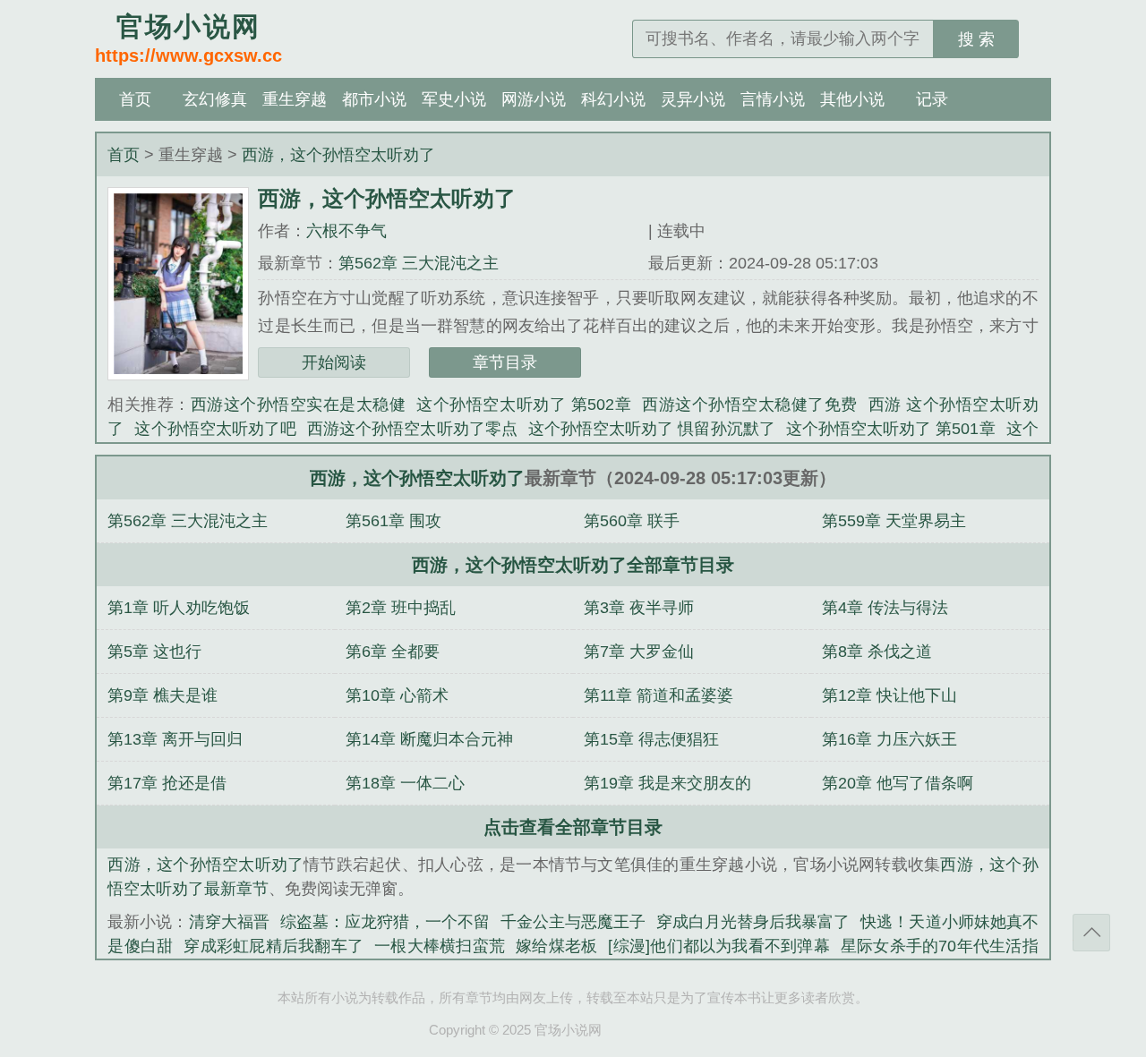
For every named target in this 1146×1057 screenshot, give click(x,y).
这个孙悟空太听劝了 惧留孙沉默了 (651, 429)
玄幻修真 (215, 99)
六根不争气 (346, 231)
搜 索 (976, 39)
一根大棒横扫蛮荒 (439, 946)
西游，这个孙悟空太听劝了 (338, 155)
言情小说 (772, 99)
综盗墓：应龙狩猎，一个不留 (385, 922)
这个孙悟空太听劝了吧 (215, 429)
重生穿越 (294, 99)
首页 (135, 99)
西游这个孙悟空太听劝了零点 (412, 429)
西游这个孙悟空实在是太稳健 (298, 404)
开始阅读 (334, 362)
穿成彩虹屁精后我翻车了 (273, 946)
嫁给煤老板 (556, 946)
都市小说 (374, 99)
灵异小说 (693, 99)
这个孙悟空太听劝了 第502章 (523, 404)
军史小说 (454, 99)
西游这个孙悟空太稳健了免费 (750, 404)
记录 (932, 99)
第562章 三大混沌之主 (418, 263)
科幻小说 (613, 99)
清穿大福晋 (229, 922)
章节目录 (505, 362)
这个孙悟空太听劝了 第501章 (891, 429)
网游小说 (533, 99)
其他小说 (852, 99)
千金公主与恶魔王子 (573, 922)
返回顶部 (1091, 932)
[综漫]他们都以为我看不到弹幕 (719, 946)
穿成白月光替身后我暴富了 (753, 922)
